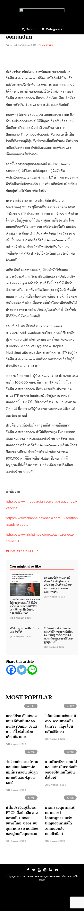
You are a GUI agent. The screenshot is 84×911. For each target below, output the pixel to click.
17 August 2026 (56, 841)
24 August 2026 (21, 617)
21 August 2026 (55, 646)
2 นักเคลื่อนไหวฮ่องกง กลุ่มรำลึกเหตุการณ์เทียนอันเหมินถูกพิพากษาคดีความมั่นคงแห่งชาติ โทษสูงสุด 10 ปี (58, 635)
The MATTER (45, 45)
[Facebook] (11, 670)
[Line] (32, 670)
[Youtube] (39, 870)
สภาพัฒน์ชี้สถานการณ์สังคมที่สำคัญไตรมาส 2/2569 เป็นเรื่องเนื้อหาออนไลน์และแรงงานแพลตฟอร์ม (58, 584)
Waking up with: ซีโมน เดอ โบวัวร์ (24, 629)
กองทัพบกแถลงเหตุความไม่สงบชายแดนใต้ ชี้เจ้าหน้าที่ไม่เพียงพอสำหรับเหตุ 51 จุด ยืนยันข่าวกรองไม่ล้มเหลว (25, 606)
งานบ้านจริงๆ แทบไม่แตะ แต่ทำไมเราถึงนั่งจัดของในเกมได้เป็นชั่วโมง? (61, 770)
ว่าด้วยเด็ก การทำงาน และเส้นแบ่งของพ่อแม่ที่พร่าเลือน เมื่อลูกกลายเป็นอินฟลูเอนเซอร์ (22, 772)
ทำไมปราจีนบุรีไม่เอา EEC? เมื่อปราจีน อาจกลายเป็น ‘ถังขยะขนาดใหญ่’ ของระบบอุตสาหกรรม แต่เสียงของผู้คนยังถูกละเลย (22, 820)
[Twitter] (22, 670)
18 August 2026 (17, 744)
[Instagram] (44, 870)
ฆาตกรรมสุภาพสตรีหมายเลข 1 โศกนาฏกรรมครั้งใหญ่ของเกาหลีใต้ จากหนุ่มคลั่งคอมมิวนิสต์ (60, 820)
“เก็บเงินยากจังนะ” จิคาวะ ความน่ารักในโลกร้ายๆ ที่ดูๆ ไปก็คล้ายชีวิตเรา (60, 724)
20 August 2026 (56, 784)
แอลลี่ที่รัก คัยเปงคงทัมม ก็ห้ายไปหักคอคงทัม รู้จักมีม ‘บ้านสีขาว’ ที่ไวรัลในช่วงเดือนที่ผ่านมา (21, 726)
